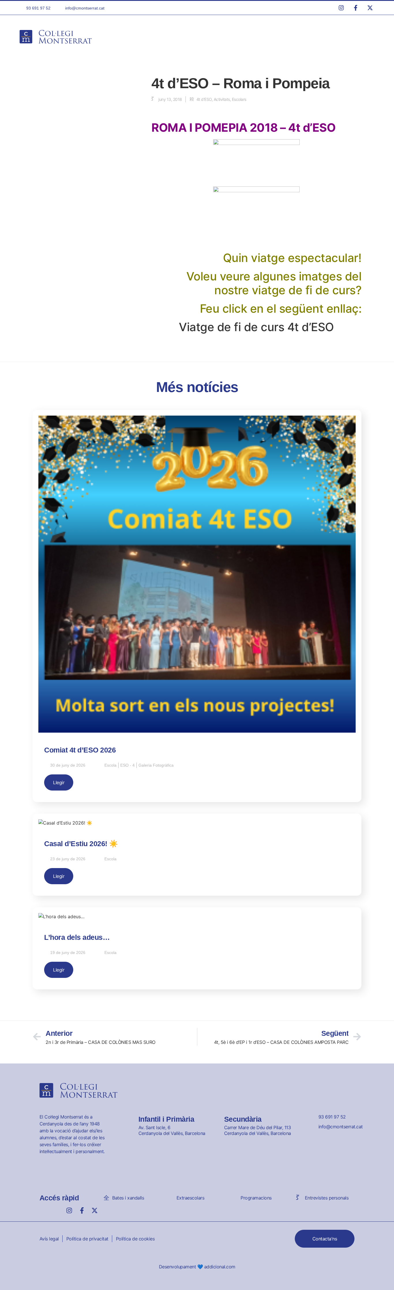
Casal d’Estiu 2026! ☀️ (81, 844)
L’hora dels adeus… (77, 937)
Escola (110, 765)
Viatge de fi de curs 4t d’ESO (256, 327)
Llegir (58, 782)
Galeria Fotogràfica (156, 765)
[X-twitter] (94, 1210)
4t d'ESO (204, 99)
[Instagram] (69, 1210)
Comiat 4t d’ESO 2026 (80, 750)
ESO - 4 (127, 765)
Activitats (222, 99)
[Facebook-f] (82, 1210)
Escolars (239, 99)
